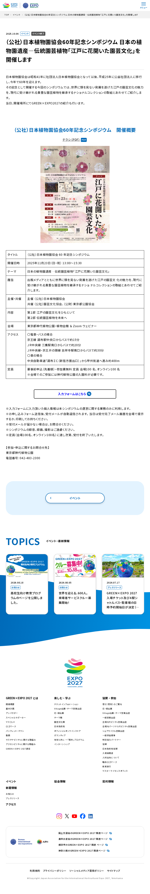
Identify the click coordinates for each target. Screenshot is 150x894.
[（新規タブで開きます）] (59, 816)
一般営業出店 (108, 717)
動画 (8, 735)
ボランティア (60, 735)
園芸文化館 (59, 721)
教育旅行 (106, 766)
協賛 (104, 744)
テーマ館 (58, 717)
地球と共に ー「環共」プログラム (69, 739)
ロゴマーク (11, 726)
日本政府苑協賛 (110, 748)
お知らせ (10, 793)
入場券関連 (107, 753)
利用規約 (35, 870)
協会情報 (60, 781)
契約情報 (108, 781)
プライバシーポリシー (54, 870)
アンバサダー (12, 712)
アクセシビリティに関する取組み (21, 744)
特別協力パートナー (111, 739)
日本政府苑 (59, 726)
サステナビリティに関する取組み (21, 739)
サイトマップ (113, 870)
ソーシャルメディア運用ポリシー (86, 870)
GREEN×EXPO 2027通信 (18, 748)
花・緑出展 (59, 712)
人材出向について (110, 757)
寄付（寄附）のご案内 (112, 704)
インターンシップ (62, 744)
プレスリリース (12, 798)
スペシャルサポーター (16, 717)
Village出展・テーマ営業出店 (68, 708)
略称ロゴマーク (109, 762)
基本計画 (10, 708)
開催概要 (10, 704)
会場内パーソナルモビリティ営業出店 (119, 726)
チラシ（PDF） (71, 139)
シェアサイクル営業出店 (113, 730)
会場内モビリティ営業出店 (114, 721)
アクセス (11, 804)
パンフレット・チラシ (15, 730)
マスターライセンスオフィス (115, 770)
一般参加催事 (108, 735)
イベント (74, 498)
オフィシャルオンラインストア (67, 730)
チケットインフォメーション (66, 704)
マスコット (10, 721)
